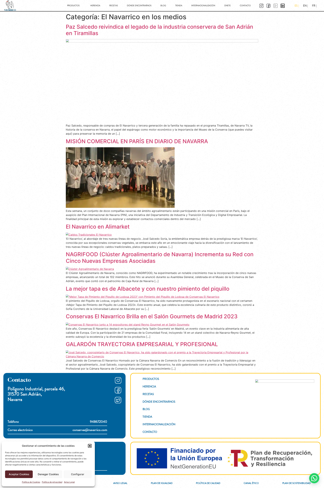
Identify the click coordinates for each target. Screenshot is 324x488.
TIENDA (178, 5)
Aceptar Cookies (19, 474)
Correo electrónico (57, 429)
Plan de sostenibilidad (296, 483)
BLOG (163, 5)
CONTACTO (245, 5)
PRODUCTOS (73, 5)
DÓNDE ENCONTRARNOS (139, 5)
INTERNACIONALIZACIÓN (203, 5)
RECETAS (113, 5)
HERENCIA (95, 5)
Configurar (77, 474)
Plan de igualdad (161, 483)
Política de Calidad (208, 483)
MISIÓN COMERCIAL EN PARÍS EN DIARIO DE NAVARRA (137, 141)
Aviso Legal (69, 482)
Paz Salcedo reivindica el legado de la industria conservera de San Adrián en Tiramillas (159, 29)
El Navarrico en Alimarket (98, 226)
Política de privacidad (52, 482)
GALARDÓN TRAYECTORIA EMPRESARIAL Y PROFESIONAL (142, 344)
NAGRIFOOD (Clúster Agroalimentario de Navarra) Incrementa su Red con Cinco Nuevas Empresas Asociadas (159, 257)
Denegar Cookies (48, 474)
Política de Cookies (31, 482)
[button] (89, 446)
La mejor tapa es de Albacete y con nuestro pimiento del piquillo (147, 288)
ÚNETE (227, 5)
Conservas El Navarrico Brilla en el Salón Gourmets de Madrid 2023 (152, 316)
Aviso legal (120, 483)
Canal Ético (251, 483)
